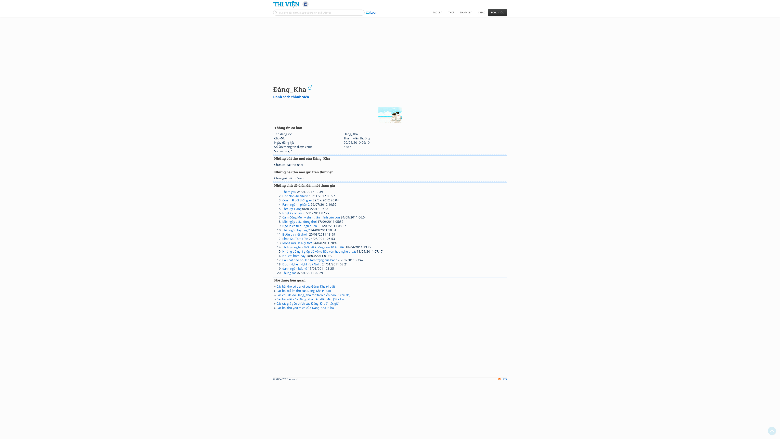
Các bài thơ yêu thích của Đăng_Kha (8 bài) (305, 308)
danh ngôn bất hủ (294, 268)
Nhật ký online (292, 213)
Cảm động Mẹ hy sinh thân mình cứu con (311, 217)
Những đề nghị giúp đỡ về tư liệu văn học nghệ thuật (319, 251)
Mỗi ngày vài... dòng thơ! (299, 222)
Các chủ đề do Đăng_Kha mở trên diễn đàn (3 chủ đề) (313, 295)
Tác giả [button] (437, 12)
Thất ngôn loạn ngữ (296, 230)
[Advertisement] (390, 47)
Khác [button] (481, 12)
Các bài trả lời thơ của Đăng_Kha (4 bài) (303, 291)
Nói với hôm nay (294, 256)
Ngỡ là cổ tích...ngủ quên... (300, 226)
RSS (505, 379)
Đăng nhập (497, 12)
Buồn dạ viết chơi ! (295, 234)
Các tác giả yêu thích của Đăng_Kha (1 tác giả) (307, 303)
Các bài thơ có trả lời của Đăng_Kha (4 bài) (305, 286)
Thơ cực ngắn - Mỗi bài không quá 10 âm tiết (313, 247)
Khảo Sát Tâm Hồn (295, 239)
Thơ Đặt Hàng (291, 209)
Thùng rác (289, 273)
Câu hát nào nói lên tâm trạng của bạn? (309, 260)
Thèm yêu (289, 192)
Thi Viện (286, 4)
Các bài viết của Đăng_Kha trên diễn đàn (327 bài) (310, 299)
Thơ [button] (451, 12)
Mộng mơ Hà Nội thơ (297, 243)
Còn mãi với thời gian (297, 200)
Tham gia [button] (466, 12)
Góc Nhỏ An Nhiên (295, 196)
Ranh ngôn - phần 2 (296, 204)
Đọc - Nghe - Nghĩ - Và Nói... (301, 264)
